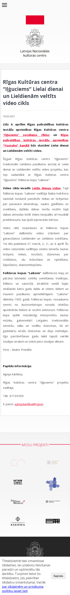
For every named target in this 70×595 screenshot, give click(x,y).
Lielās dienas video (46, 188)
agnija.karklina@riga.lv (29, 404)
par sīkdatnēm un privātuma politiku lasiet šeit (22, 588)
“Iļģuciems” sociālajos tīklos (26, 135)
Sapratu (58, 575)
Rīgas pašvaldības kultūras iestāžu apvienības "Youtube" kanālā (35, 140)
